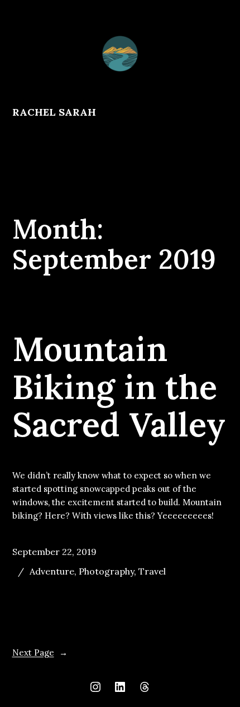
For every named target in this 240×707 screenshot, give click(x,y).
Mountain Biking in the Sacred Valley (118, 387)
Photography (106, 571)
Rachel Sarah (54, 112)
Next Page (40, 652)
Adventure (52, 571)
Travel (152, 571)
